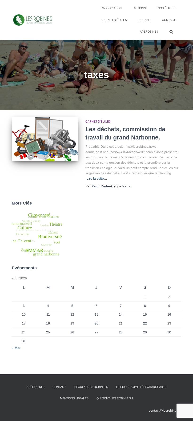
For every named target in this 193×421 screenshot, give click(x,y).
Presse (144, 20)
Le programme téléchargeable (141, 387)
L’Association (111, 8)
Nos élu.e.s (166, 8)
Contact (168, 20)
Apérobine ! (149, 31)
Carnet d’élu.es (114, 20)
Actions (139, 8)
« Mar (16, 348)
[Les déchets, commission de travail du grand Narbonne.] (45, 139)
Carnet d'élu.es (98, 121)
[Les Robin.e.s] (32, 20)
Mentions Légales (74, 398)
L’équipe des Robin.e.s (91, 387)
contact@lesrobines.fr (165, 410)
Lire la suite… (97, 178)
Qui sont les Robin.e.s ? (114, 398)
